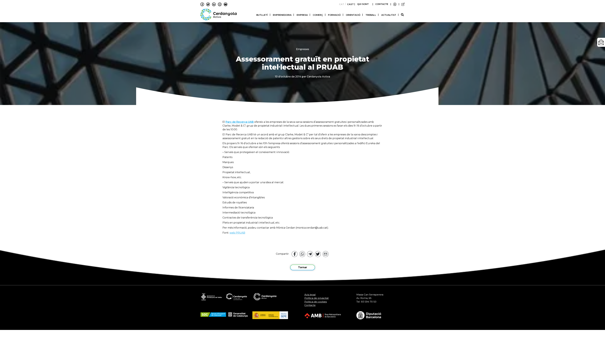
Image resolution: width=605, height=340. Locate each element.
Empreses (302, 49)
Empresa (302, 15)
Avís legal (310, 294)
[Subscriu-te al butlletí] (601, 42)
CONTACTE (381, 4)
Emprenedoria (282, 15)
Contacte (310, 305)
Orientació (353, 15)
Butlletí (262, 15)
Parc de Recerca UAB (240, 121)
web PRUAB (237, 232)
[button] (403, 15)
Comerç (318, 15)
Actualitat (388, 15)
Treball (371, 15)
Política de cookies (315, 301)
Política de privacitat (316, 298)
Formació (334, 15)
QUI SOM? (363, 4)
